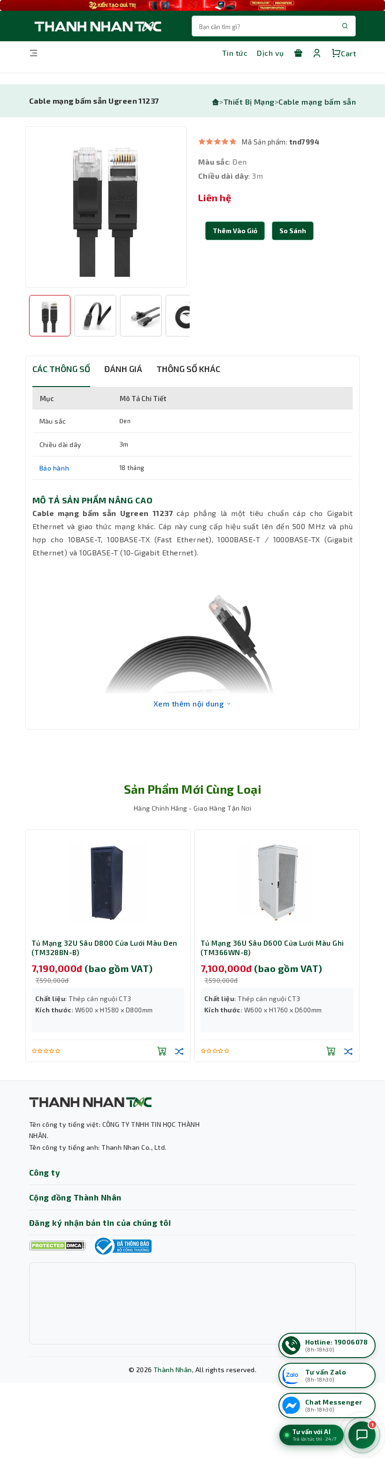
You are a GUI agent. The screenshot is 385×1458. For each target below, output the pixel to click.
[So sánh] (179, 1051)
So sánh (292, 231)
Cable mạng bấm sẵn (317, 101)
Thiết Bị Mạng (249, 101)
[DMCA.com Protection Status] (57, 1246)
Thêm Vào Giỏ (235, 231)
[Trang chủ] (215, 101)
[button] (293, 230)
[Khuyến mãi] (298, 53)
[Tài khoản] (317, 53)
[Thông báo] (122, 1246)
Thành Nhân (173, 1370)
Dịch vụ (270, 52)
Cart (348, 53)
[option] (106, 207)
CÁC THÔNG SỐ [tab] (61, 369)
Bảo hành (54, 468)
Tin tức (234, 52)
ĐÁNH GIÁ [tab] (123, 369)
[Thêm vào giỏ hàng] (162, 1051)
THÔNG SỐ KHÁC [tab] (188, 369)
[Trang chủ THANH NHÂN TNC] (97, 26)
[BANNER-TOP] (192, 5)
